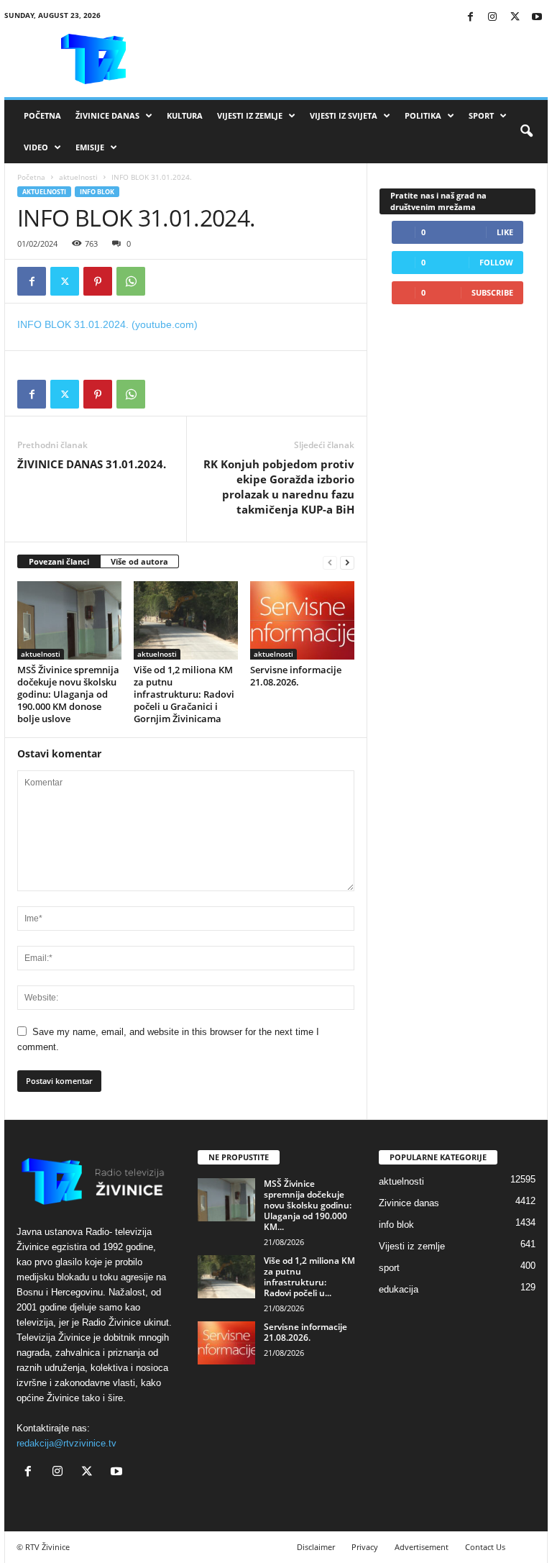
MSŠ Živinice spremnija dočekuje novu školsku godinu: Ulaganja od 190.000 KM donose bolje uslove (68, 694)
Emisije (89, 147)
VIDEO (36, 147)
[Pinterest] (97, 281)
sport (389, 1267)
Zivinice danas (409, 1203)
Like (505, 232)
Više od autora (139, 561)
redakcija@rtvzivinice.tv (66, 1443)
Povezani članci (59, 561)
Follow (496, 262)
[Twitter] (514, 17)
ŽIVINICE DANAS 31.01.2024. (91, 464)
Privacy (364, 1546)
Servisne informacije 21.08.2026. (295, 675)
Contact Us (485, 1546)
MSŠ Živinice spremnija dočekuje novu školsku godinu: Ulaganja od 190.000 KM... (307, 1205)
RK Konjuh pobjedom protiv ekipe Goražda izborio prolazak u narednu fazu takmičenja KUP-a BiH (278, 486)
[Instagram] (492, 17)
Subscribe (492, 292)
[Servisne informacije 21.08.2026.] (302, 620)
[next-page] (347, 562)
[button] (526, 131)
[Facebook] (470, 17)
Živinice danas (107, 115)
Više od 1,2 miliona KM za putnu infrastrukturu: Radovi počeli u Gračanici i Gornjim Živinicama (184, 694)
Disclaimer (316, 1546)
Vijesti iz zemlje (249, 115)
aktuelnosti (78, 177)
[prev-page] (330, 562)
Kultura (185, 115)
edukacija (398, 1289)
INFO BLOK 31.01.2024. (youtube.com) (107, 324)
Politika (423, 115)
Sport (481, 115)
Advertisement (421, 1546)
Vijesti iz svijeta (343, 115)
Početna (42, 115)
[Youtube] (537, 17)
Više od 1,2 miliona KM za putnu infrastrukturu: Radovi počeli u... (309, 1276)
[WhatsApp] (130, 281)
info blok (97, 191)
